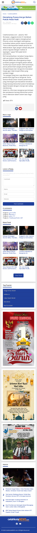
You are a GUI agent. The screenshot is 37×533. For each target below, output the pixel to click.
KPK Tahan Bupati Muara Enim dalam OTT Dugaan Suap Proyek (19, 511)
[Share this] (22, 23)
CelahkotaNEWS (7, 23)
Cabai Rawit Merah (9, 298)
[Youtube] (20, 108)
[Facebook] (16, 108)
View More (18, 275)
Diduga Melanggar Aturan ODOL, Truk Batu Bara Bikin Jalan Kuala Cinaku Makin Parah (10, 129)
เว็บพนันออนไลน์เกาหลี (15, 218)
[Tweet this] (25, 23)
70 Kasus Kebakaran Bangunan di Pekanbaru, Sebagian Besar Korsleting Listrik (26, 144)
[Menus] (2, 2)
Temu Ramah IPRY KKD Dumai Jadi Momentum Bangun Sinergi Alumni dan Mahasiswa (10, 159)
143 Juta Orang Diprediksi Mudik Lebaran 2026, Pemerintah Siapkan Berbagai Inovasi (25, 159)
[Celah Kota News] (18, 2)
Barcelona (7, 302)
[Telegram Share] (29, 23)
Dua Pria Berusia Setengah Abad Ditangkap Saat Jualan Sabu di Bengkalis (19, 506)
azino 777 (12, 216)
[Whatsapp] (32, 23)
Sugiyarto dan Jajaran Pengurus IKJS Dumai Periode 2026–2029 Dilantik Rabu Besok (26, 129)
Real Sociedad (8, 305)
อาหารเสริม (12, 213)
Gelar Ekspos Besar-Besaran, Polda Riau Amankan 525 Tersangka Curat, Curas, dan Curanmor (10, 144)
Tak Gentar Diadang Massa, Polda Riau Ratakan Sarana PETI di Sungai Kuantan (18, 495)
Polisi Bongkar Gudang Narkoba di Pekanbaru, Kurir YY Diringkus (17, 500)
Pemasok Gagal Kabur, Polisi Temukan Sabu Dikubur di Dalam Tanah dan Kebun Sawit (19, 489)
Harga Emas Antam (10, 290)
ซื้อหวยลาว (12, 214)
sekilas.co (7, 294)
